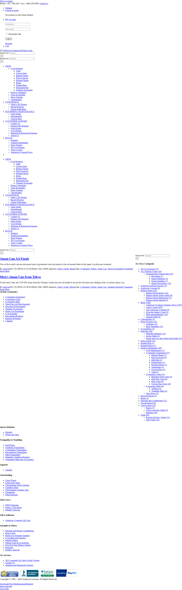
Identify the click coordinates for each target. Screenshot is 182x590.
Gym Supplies (11, 314)
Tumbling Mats (11, 487)
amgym (6, 269)
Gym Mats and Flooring (15, 538)
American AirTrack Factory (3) (154, 286)
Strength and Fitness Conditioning (19, 531)
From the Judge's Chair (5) (157, 312)
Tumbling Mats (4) (159, 391)
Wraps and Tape (12, 435)
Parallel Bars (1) (147, 343)
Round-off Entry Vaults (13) (158, 417)
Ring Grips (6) (157, 381)
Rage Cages (10, 533)
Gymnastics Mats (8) (154, 386)
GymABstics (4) (148, 329)
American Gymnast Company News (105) (164, 305)
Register (8, 43)
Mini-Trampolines (12, 455)
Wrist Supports (11, 495)
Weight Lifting (11, 540)
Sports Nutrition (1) (159, 281)
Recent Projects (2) (149, 396)
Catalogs (9, 321)
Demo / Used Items (13, 507)
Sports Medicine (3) (159, 279)
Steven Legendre (115, 269)
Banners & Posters (13, 318)
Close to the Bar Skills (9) (157, 410)
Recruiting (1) (157, 276)
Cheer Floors (10, 480)
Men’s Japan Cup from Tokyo (20, 277)
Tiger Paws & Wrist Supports (17, 304)
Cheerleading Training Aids (17, 490)
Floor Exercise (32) (149, 322)
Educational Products (14, 316)
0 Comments (127, 269)
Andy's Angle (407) (154, 307)
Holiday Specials (12, 550)
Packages (9, 547)
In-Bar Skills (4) (153, 336)
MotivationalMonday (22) (157, 314)
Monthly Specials (12, 510)
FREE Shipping (12, 505)
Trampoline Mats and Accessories (19, 459)
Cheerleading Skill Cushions (17, 485)
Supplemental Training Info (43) (159, 274)
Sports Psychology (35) (161, 283)
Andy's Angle (63, 269)
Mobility (9, 432)
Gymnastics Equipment (15, 297)
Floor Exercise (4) (159, 357)
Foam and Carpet (12, 483)
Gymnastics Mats (12, 302)
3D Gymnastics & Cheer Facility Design (22, 560)
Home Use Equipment (14, 311)
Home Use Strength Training (17, 535)
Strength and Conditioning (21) (154, 401)
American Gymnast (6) (150, 288)
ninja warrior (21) (148, 341)
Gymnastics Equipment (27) (158, 353)
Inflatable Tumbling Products (17, 457)
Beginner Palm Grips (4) (161, 377)
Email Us (44, 3)
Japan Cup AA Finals (14, 258)
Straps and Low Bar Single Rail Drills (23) (164, 338)
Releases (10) (151, 412)
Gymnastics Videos (88, 269)
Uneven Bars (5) (158, 369)
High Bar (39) (147, 331)
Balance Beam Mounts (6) (157, 300)
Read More (4, 271)
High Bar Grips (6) (159, 379)
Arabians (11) (151, 324)
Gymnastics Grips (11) (155, 374)
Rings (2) (145, 398)
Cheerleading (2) (148, 319)
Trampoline (10, 492)
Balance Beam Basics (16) (157, 293)
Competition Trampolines (16, 450)
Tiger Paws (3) (152, 393)
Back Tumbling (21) (154, 326)
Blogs (72, 269)
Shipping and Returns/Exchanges (19, 565)
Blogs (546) (146, 302)
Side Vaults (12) (152, 420)
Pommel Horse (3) (159, 365)
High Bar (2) (156, 360)
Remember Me (14, 34)
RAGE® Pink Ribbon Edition (18, 545)
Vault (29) (145, 415)
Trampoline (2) (157, 367)
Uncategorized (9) (148, 403)
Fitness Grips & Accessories (17, 543)
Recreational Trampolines (16, 452)
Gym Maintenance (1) (155, 350)
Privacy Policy (6, 581)
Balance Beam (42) (149, 290)
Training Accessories (14, 309)
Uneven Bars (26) (148, 405)
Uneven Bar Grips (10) (161, 384)
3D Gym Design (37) (150, 269)
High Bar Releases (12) (156, 334)
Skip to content (6, 1)
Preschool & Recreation (15, 306)
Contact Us (10, 563)
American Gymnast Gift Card (17, 520)
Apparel (8, 470)
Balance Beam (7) (159, 355)
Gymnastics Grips (12, 299)
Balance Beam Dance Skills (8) (159, 295)
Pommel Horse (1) (148, 346)
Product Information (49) (151, 348)
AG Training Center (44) (151, 271)
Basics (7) (150, 408)
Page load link (6, 586)
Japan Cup (102, 269)
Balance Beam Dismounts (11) (159, 298)
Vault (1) (155, 372)
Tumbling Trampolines (14, 447)
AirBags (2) (156, 389)
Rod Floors (10, 445)
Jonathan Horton (115, 287)
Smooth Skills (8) (153, 317)
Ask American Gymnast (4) (157, 310)
